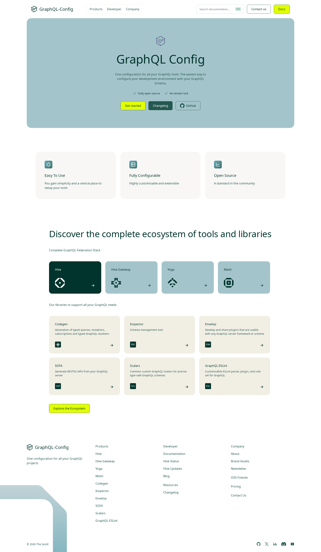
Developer (114, 9)
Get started (133, 106)
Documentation (174, 454)
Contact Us (238, 495)
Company (132, 9)
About (235, 454)
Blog (166, 476)
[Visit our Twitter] (266, 544)
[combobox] (220, 9)
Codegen (101, 483)
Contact (258, 9)
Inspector (102, 491)
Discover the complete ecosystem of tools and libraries (160, 234)
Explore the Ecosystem (69, 408)
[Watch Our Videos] (292, 544)
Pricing (236, 486)
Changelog (160, 106)
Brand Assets (240, 461)
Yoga (98, 469)
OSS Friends (239, 477)
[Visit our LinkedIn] (275, 544)
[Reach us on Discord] (284, 544)
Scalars (100, 513)
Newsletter (238, 469)
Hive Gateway (105, 461)
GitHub (191, 106)
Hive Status (171, 461)
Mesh (99, 476)
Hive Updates (172, 469)
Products (96, 9)
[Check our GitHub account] (258, 544)
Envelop (101, 498)
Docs (281, 9)
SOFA (99, 506)
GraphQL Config (160, 59)
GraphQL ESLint (106, 521)
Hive (98, 454)
